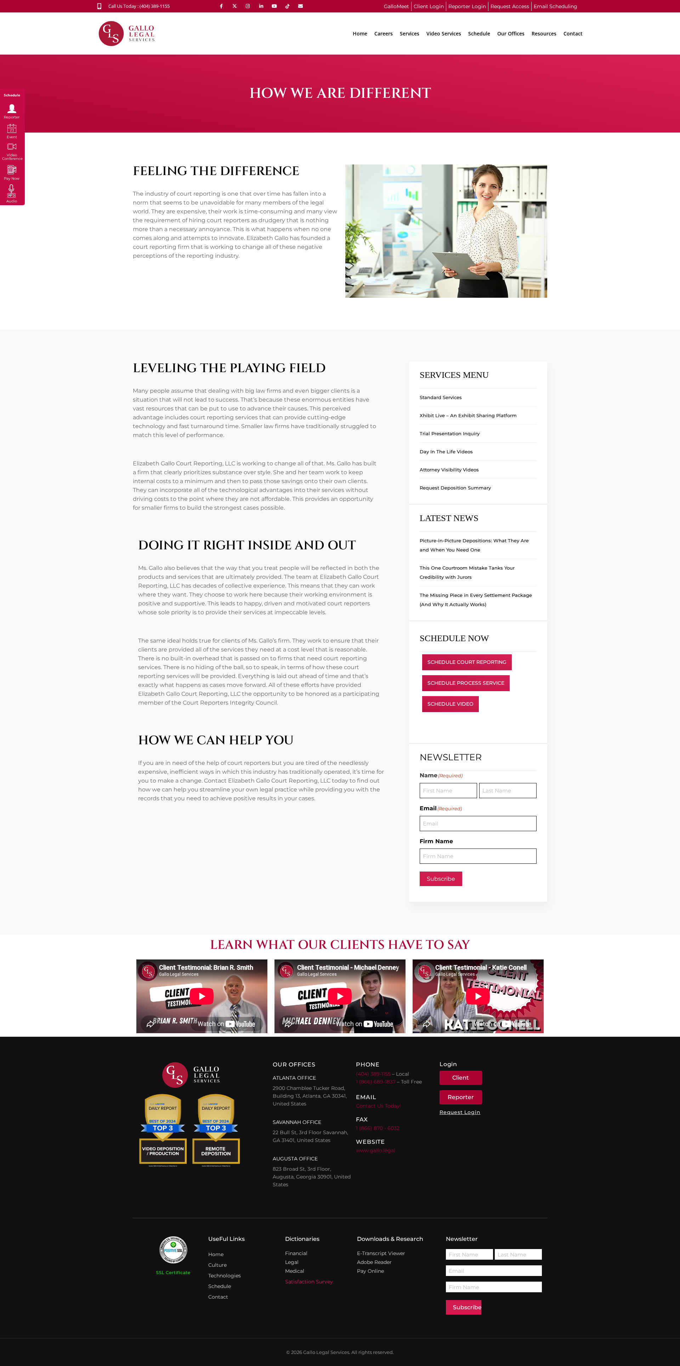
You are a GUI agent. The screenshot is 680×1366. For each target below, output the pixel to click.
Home (360, 33)
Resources (544, 33)
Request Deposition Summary (455, 488)
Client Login (429, 6)
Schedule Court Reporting (466, 662)
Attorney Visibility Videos (449, 469)
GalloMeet (396, 6)
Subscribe (441, 878)
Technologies (224, 1275)
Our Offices (511, 33)
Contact (573, 33)
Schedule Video (450, 704)
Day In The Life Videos (446, 451)
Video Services (443, 33)
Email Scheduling (555, 6)
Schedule (479, 33)
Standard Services (441, 397)
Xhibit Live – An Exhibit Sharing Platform (468, 415)
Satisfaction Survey (309, 1281)
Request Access (510, 6)
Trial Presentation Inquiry (450, 433)
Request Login (460, 1112)
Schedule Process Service (465, 683)
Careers (383, 33)
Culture (217, 1265)
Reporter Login (467, 6)
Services (409, 33)
